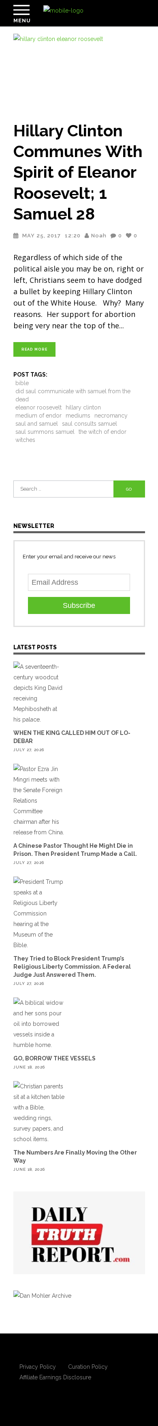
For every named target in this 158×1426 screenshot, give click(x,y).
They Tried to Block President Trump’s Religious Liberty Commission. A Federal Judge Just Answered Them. (72, 966)
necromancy (111, 415)
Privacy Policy (37, 1367)
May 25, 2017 (41, 236)
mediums (78, 415)
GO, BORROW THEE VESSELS (54, 1058)
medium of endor (38, 415)
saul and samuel (36, 423)
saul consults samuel (89, 423)
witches (25, 440)
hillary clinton (83, 407)
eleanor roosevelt (38, 407)
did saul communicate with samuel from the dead (72, 395)
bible (22, 383)
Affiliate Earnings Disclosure (55, 1377)
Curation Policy (88, 1367)
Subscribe (79, 605)
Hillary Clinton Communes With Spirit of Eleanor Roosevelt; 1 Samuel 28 (78, 172)
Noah (99, 236)
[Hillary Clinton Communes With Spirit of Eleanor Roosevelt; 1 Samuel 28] (79, 72)
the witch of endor (102, 432)
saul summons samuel (45, 432)
